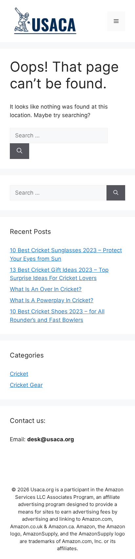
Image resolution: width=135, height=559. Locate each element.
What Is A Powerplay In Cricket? (51, 300)
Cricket (19, 374)
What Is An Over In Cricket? (46, 289)
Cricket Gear (26, 385)
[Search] (19, 151)
